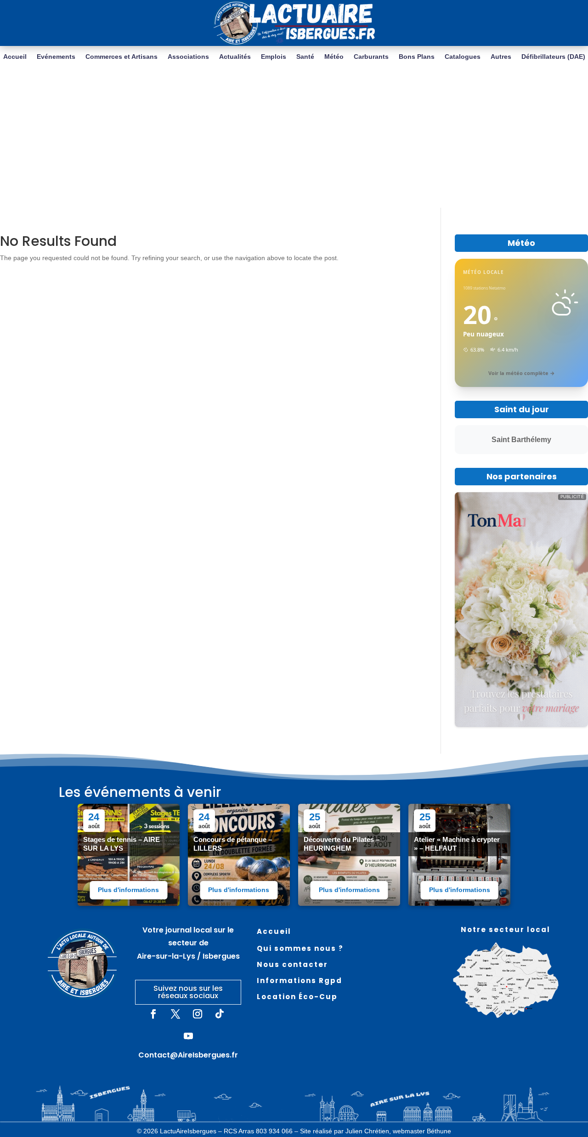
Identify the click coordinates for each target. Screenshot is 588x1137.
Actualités (235, 56)
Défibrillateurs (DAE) (553, 56)
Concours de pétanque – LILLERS (232, 844)
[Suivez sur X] (175, 1014)
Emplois (273, 56)
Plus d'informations (128, 889)
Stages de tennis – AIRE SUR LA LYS (121, 844)
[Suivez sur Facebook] (153, 1014)
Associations (188, 56)
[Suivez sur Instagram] (197, 1014)
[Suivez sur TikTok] (219, 1014)
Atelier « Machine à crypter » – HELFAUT (457, 844)
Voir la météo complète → (521, 373)
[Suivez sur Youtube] (188, 1036)
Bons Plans (417, 56)
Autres (501, 56)
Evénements (56, 56)
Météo (334, 56)
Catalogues (463, 56)
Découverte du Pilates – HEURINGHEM (341, 844)
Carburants (371, 56)
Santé (305, 56)
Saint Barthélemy (521, 439)
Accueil (15, 56)
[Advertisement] (294, 138)
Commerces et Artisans (121, 56)
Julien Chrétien (367, 1131)
